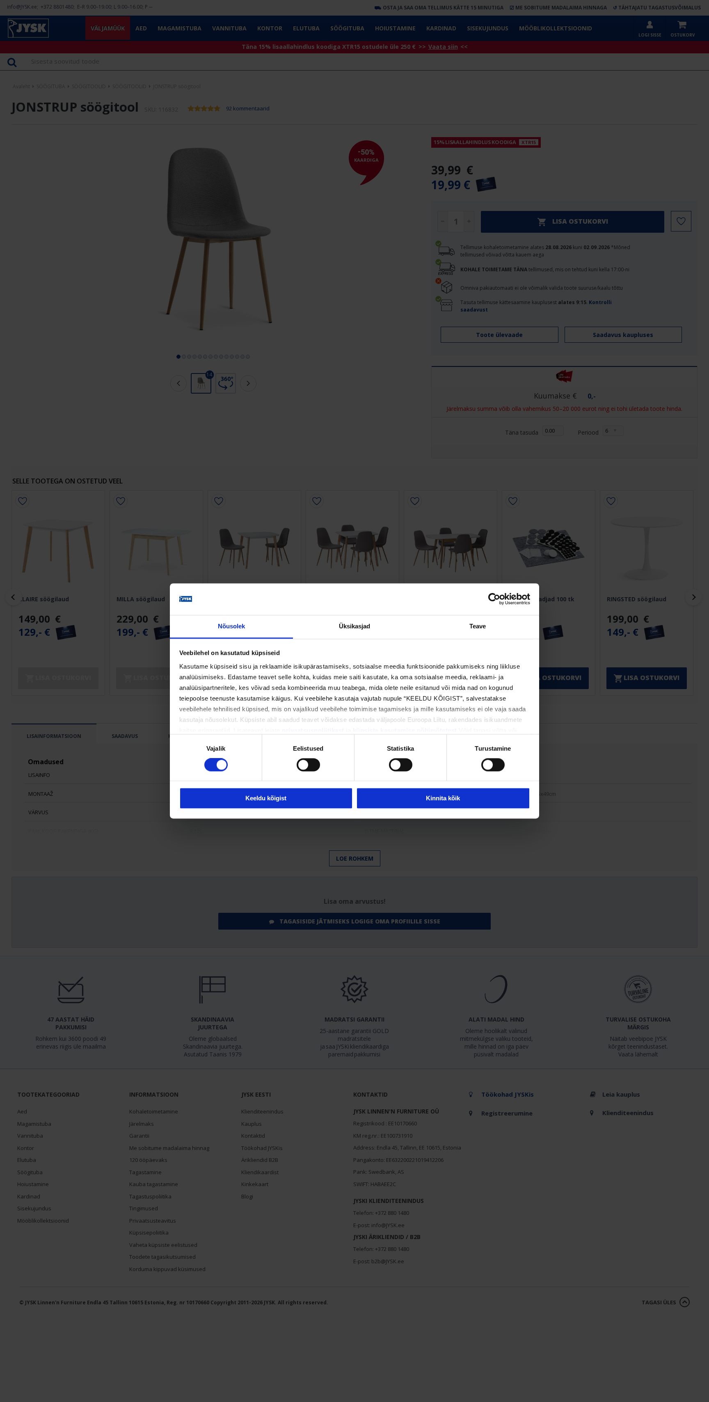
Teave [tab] (477, 626)
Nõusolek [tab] (231, 626)
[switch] (308, 765)
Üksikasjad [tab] (355, 626)
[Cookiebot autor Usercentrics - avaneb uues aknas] (494, 599)
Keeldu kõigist (265, 798)
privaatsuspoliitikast (313, 730)
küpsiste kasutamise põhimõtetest (405, 730)
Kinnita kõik (443, 798)
